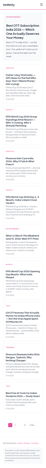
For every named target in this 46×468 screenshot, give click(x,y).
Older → (33, 425)
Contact (34, 443)
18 (25, 425)
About (20, 443)
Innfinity (9, 5)
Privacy (27, 443)
